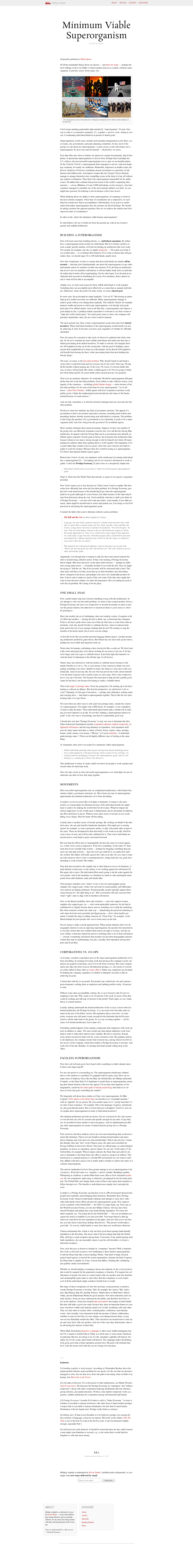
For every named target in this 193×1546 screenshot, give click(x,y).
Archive (123, 3)
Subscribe (143, 3)
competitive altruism (102, 724)
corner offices (94, 969)
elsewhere (113, 733)
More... (84, 1525)
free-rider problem (91, 360)
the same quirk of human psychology (96, 1087)
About (114, 3)
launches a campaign (90, 1330)
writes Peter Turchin (75, 390)
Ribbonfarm (86, 59)
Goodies (132, 3)
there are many (112, 64)
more (131, 1543)
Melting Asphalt (58, 2)
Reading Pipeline (88, 1522)
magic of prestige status (79, 686)
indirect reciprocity (120, 724)
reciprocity (103, 249)
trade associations (100, 1301)
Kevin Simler (98, 43)
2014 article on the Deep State (81, 1098)
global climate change (102, 384)
